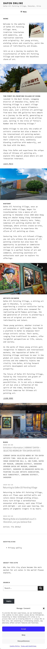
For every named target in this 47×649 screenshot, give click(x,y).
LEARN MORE (8, 398)
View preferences (23, 641)
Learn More (8, 164)
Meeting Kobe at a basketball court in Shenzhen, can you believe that (19, 520)
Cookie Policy (15, 646)
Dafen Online (13, 3)
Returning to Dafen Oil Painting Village (20, 487)
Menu (25, 12)
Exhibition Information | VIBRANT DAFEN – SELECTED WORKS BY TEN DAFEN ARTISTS (22, 449)
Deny (23, 635)
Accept (23, 629)
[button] (44, 608)
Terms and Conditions (28, 646)
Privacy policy (15, 548)
